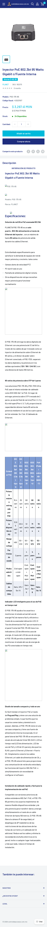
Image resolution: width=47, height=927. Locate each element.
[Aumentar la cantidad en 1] (28, 124)
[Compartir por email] (42, 151)
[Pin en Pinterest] (33, 151)
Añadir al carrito (24, 133)
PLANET (6, 84)
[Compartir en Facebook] (28, 151)
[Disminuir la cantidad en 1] (14, 124)
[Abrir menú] (4, 4)
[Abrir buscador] (32, 4)
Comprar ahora (23, 141)
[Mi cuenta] (37, 4)
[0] (42, 4)
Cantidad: (7, 124)
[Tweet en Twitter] (38, 151)
